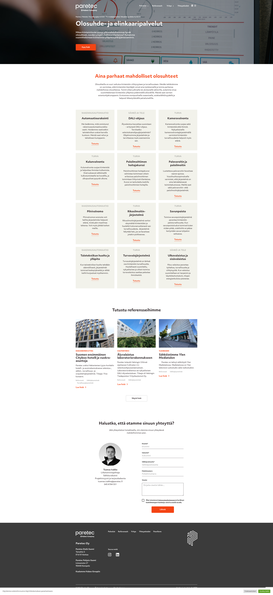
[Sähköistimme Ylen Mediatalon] (178, 348)
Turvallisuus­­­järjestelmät (97, 17)
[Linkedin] (192, 7)
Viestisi (144, 480)
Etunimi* (145, 444)
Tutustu (95, 144)
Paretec (78, 17)
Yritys (133, 532)
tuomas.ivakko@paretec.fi (110, 482)
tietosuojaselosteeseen (166, 500)
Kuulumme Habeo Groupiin (88, 572)
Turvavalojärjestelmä (113, 17)
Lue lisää (80, 387)
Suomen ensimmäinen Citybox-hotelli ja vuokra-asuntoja (93, 358)
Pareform (157, 532)
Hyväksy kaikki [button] (264, 591)
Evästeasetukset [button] (250, 591)
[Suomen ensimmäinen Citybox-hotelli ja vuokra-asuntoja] (95, 348)
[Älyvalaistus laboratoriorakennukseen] (136, 348)
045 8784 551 (110, 484)
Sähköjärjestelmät (93, 380)
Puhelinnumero (147, 471)
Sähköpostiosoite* (148, 462)
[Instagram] (195, 7)
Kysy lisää (86, 47)
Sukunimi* (145, 453)
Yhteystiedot (144, 532)
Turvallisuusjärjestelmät (85, 383)
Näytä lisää (136, 398)
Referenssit (80, 380)
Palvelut (85, 17)
